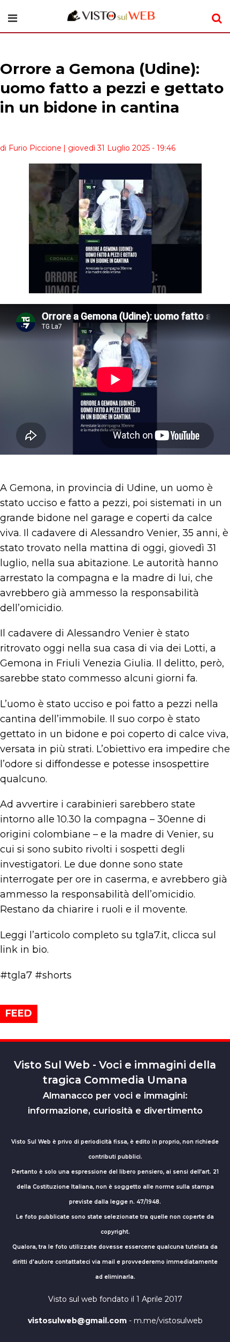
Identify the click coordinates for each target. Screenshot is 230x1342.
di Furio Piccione (31, 148)
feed (18, 1013)
